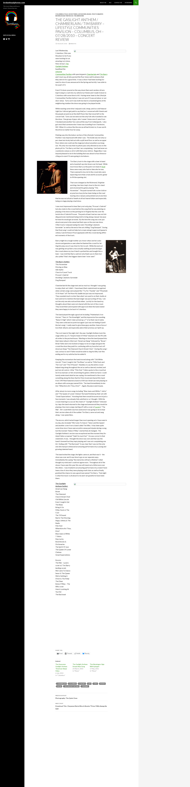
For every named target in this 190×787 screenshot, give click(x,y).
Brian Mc (73, 43)
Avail (103, 167)
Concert (82, 683)
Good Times (72, 14)
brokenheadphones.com (14, 2)
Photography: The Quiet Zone (66, 697)
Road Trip (64, 16)
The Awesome (79, 16)
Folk (66, 14)
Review (58, 16)
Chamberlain (91, 74)
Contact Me (118, 2)
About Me (103, 2)
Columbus (59, 14)
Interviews (128, 2)
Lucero (97, 407)
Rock (71, 16)
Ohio (95, 683)
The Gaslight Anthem (71, 686)
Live (89, 683)
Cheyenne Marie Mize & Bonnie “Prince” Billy (81, 706)
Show (59, 686)
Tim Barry (103, 74)
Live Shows (82, 14)
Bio (110, 2)
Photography (97, 14)
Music (89, 14)
